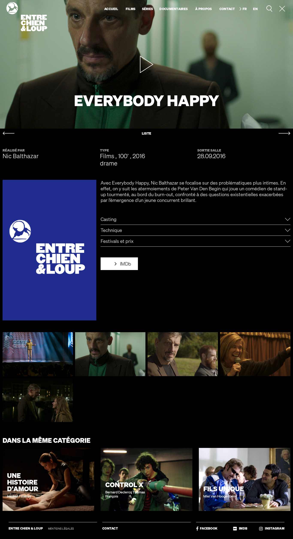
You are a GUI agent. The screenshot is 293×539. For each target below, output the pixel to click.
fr (245, 9)
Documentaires (173, 9)
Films (131, 9)
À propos (203, 9)
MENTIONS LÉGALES (61, 528)
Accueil (111, 9)
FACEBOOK (207, 528)
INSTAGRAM (273, 528)
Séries (147, 9)
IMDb (125, 264)
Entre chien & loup (26, 16)
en (255, 9)
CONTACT (110, 528)
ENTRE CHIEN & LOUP (26, 528)
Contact (227, 9)
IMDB (242, 528)
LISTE (146, 133)
